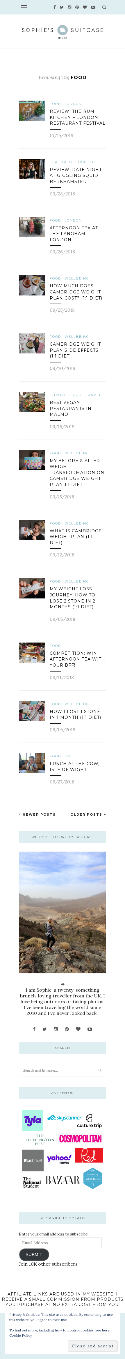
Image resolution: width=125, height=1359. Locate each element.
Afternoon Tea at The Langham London (74, 233)
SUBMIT (34, 1254)
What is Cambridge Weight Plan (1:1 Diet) (76, 536)
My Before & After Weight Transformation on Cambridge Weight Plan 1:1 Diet (77, 472)
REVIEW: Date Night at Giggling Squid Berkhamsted (76, 175)
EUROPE (58, 395)
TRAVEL (93, 395)
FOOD (55, 104)
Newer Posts (38, 814)
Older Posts (87, 814)
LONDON (73, 104)
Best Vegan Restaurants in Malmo (71, 408)
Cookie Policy (20, 1335)
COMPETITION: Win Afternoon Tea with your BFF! (77, 659)
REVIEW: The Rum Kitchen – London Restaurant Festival (78, 117)
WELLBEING (77, 278)
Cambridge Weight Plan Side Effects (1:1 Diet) (75, 350)
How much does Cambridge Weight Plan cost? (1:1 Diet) (76, 291)
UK (93, 162)
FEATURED (61, 162)
